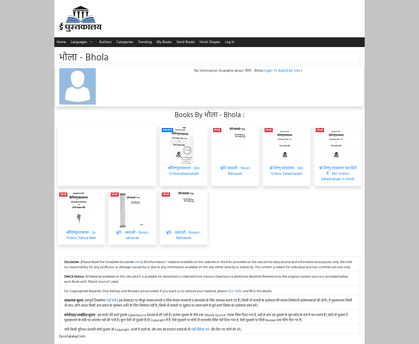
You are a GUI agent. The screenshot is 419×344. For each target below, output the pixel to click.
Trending (145, 42)
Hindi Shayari (210, 42)
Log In (229, 42)
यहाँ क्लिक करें (200, 330)
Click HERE (234, 291)
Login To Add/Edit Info (282, 71)
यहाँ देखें (111, 301)
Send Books (186, 42)
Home (61, 42)
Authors (105, 42)
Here (138, 262)
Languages (79, 42)
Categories (124, 42)
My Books (164, 42)
